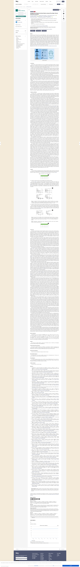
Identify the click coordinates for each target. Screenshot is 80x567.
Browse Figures (38, 30)
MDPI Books (50, 555)
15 (46, 103)
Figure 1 (36, 181)
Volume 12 (21, 6)
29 (31, 149)
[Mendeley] (39, 499)
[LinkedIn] (33, 499)
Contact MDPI (33, 557)
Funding (17, 42)
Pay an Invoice (34, 555)
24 (40, 130)
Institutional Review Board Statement (20, 43)
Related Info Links (18, 24)
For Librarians (42, 557)
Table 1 (56, 172)
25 (33, 137)
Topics (32, 1)
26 (49, 142)
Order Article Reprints (56, 9)
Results (17, 40)
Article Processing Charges (35, 554)
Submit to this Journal (20, 12)
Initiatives (47, 1)
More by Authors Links (19, 26)
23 (53, 125)
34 (49, 240)
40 (31, 274)
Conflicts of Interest (18, 47)
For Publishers (42, 558)
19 (41, 116)
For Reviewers (42, 555)
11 (47, 68)
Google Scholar (40, 369)
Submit (63, 1)
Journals (29, 1)
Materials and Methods (18, 39)
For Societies (42, 559)
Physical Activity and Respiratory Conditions (46, 29)
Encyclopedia (50, 559)
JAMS (49, 560)
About (50, 1)
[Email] (31, 499)
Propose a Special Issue (21, 16)
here (34, 517)
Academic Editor (18, 20)
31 (42, 152)
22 (52, 125)
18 (53, 256)
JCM (18, 6)
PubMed (46, 369)
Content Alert (62, 549)
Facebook (58, 555)
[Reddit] (38, 499)
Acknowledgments (18, 46)
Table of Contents (18, 36)
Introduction (17, 38)
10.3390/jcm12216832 (28, 6)
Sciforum (50, 554)
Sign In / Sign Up (58, 1)
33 (32, 248)
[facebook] (35, 499)
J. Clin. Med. (17, 549)
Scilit (49, 557)
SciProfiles (50, 558)
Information (36, 1)
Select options (18, 557)
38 (30, 274)
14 (45, 103)
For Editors (41, 556)
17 (47, 103)
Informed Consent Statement (19, 44)
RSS (59, 549)
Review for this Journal (20, 14)
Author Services (42, 1)
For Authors (41, 554)
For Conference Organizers (43, 560)
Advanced (62, 4)
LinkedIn (58, 554)
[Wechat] (36, 499)
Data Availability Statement (19, 45)
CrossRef (43, 369)
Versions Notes (44, 30)
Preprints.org (50, 556)
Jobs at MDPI (33, 558)
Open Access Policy (34, 556)
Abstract (17, 37)
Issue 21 (24, 6)
